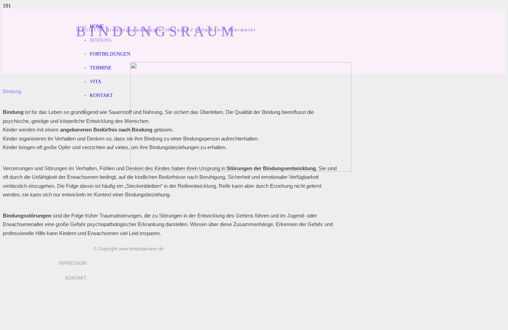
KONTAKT (75, 278)
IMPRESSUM (72, 263)
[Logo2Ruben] (240, 170)
